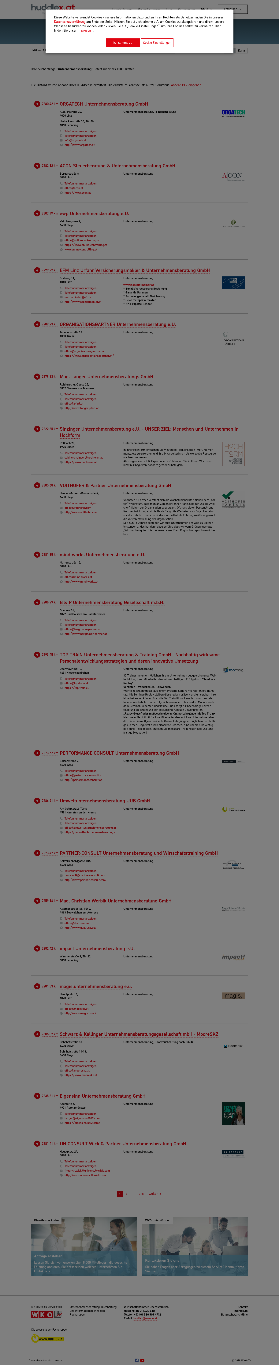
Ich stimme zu (122, 43)
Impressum (85, 30)
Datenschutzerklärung (69, 21)
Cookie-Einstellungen (157, 43)
